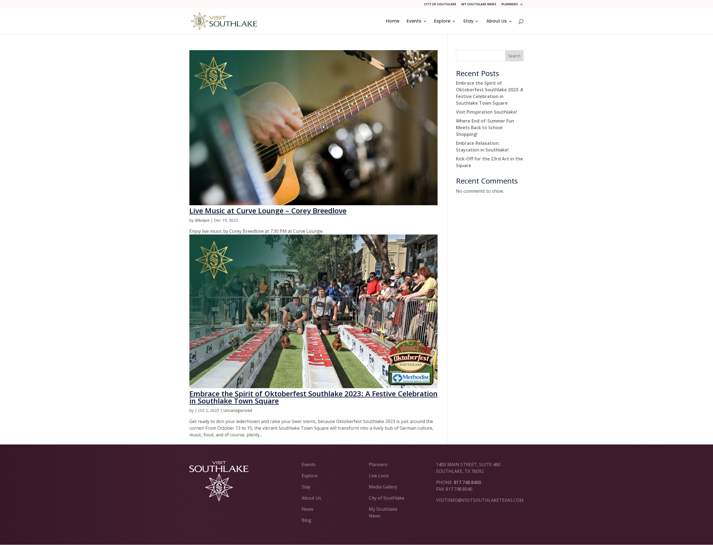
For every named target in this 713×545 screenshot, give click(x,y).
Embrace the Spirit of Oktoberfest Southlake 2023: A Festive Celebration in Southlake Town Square (313, 397)
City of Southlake (440, 4)
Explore (442, 21)
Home (392, 21)
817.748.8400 (467, 482)
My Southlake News (478, 4)
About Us (496, 21)
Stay (468, 21)
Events (414, 21)
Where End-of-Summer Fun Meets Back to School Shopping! (485, 127)
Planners (509, 4)
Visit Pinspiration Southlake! (486, 112)
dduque (202, 220)
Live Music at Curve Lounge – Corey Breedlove (267, 211)
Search (514, 55)
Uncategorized (237, 410)
